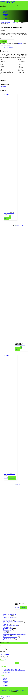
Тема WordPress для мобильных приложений (14, 690)
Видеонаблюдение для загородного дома (14, 670)
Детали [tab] (11, 47)
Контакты (5, 18)
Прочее (13, 22)
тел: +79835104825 (5, 654)
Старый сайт (6, 672)
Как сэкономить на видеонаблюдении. (13, 669)
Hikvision (3, 86)
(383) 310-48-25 (7, 2)
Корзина (5, 15)
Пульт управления (5, 45)
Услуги (5, 12)
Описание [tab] (5, 47)
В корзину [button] (7, 217)
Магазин (5, 14)
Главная (5, 11)
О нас (4, 16)
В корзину (3, 41)
